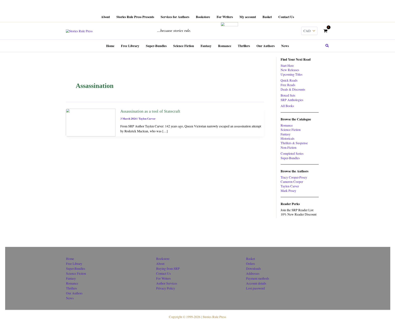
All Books (287, 106)
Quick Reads (289, 80)
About (160, 263)
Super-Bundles (290, 158)
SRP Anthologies (292, 100)
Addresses (252, 273)
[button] (327, 45)
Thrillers (71, 288)
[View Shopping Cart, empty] (325, 31)
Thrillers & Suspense (294, 143)
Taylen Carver (147, 118)
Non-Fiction (288, 147)
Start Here (287, 65)
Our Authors (74, 293)
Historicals (287, 138)
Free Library (74, 263)
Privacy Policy (165, 288)
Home (70, 258)
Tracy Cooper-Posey (294, 177)
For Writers (163, 278)
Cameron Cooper (292, 181)
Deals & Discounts (293, 89)
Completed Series (292, 153)
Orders (250, 263)
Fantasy (285, 134)
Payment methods (257, 278)
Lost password (255, 288)
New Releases (290, 70)
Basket (250, 258)
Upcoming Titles (291, 74)
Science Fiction (291, 129)
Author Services (166, 283)
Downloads (253, 268)
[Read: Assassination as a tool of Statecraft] (90, 122)
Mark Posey (288, 190)
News (70, 298)
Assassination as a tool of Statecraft (150, 111)
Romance (287, 125)
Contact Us (163, 273)
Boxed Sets (288, 95)
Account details (256, 283)
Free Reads (288, 85)
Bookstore (163, 258)
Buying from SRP (168, 268)
